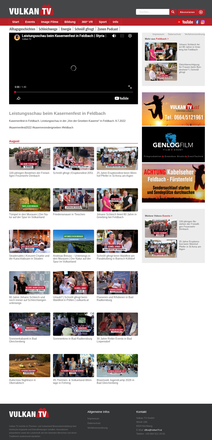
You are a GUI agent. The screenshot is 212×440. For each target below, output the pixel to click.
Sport (103, 22)
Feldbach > (162, 38)
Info (115, 22)
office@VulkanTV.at (153, 430)
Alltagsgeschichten (22, 29)
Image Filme (49, 22)
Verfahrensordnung (195, 34)
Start (15, 22)
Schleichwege (48, 29)
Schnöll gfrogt (84, 29)
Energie (66, 29)
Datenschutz (174, 34)
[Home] (31, 10)
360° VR (87, 22)
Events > (167, 215)
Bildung (70, 22)
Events (30, 22)
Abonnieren (187, 12)
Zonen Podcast (108, 29)
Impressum (158, 34)
